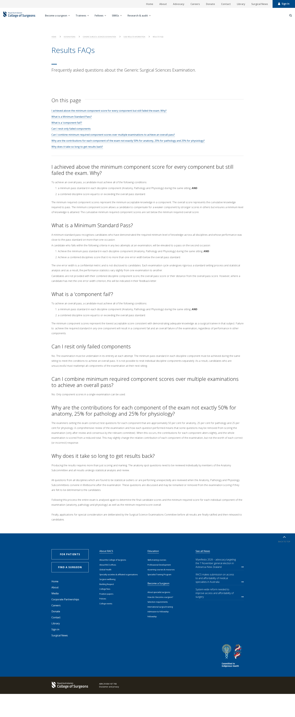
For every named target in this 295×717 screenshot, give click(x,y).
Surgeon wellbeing (107, 579)
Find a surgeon (70, 567)
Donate (210, 4)
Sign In (285, 3)
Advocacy (178, 4)
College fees (104, 589)
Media (55, 593)
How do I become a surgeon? (160, 597)
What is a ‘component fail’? (66, 122)
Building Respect (106, 584)
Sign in (55, 629)
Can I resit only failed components (71, 128)
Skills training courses (157, 560)
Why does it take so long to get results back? (77, 146)
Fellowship (152, 616)
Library (241, 4)
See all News (203, 551)
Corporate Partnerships (65, 599)
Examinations (69, 37)
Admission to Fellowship (158, 611)
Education (153, 551)
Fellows (99, 15)
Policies (102, 598)
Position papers (106, 594)
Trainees (81, 15)
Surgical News (259, 4)
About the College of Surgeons (112, 560)
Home (149, 4)
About (163, 4)
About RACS (106, 551)
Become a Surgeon (158, 583)
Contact (226, 4)
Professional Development (159, 565)
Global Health (105, 569)
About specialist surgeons (159, 592)
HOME (53, 37)
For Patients (70, 554)
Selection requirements (158, 602)
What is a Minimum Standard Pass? (71, 116)
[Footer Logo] (70, 685)
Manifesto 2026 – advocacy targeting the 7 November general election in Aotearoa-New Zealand (216, 563)
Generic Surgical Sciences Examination (99, 37)
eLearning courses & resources (161, 569)
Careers (195, 4)
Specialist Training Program (159, 574)
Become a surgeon (56, 15)
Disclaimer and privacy (109, 686)
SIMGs (115, 15)
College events (105, 603)
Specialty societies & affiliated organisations (118, 574)
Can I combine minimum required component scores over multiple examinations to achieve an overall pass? (113, 134)
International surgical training (160, 607)
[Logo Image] (19, 15)
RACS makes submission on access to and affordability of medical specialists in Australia (215, 578)
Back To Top (284, 541)
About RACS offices (107, 565)
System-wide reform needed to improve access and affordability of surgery (215, 593)
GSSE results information (134, 37)
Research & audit (138, 15)
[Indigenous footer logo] (232, 656)
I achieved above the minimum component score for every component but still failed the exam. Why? (109, 110)
